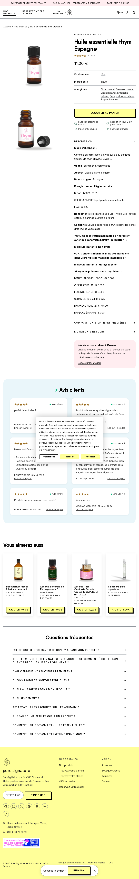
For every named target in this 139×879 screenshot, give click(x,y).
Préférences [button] (49, 450)
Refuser (70, 457)
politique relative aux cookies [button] (52, 443)
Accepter (90, 457)
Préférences (49, 457)
